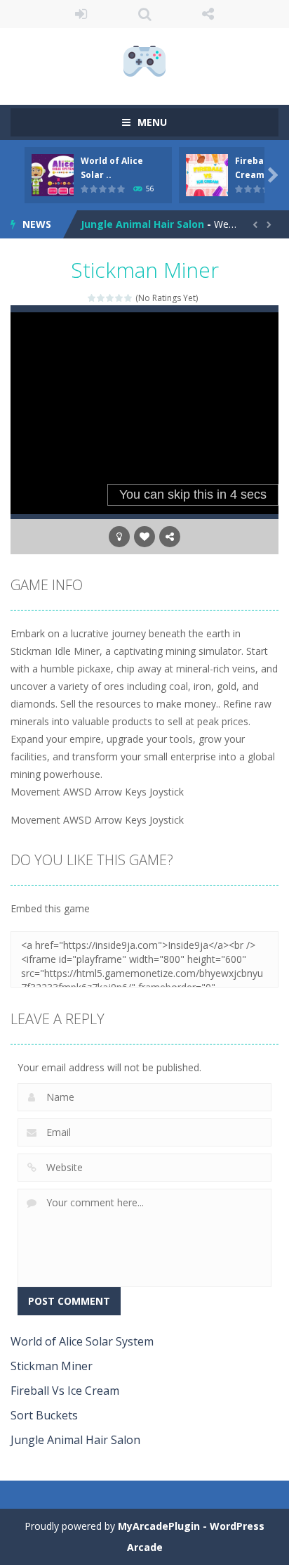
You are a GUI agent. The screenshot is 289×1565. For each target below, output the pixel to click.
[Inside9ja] (144, 60)
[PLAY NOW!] (53, 174)
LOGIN (81, 14)
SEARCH (144, 14)
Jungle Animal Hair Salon (142, 224)
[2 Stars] (101, 298)
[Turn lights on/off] (119, 536)
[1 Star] (92, 298)
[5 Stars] (128, 298)
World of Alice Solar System (82, 1341)
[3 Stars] (110, 298)
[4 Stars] (119, 298)
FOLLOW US (208, 14)
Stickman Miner (52, 1366)
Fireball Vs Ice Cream (65, 1390)
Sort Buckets (44, 1415)
